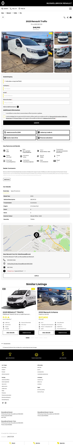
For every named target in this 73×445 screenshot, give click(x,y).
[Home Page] (3, 3)
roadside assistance (42, 374)
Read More (7, 179)
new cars (4, 384)
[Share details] (68, 17)
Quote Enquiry (5, 399)
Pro (21, 13)
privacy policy (41, 389)
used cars (4, 388)
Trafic (15, 13)
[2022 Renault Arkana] (54, 298)
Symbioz (4, 367)
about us (39, 381)
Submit (36, 123)
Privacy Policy (18, 118)
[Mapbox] (8, 250)
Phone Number (7, 99)
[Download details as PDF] (71, 17)
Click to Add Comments (9, 106)
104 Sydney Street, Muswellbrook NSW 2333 (19, 263)
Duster (3, 372)
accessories (40, 372)
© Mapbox (66, 251)
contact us (40, 379)
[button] (36, 52)
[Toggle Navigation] (70, 8)
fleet (3, 390)
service (39, 367)
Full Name (6, 85)
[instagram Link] (5, 403)
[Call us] (64, 17)
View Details (10, 332)
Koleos (3, 369)
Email (5, 92)
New (2, 13)
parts (38, 369)
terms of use (40, 391)
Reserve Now (27, 332)
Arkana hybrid (5, 374)
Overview (6, 191)
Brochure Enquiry (6, 397)
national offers (5, 379)
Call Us (36, 276)
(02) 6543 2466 (11, 260)
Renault (9, 13)
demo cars (4, 386)
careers (39, 384)
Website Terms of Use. (49, 118)
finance (4, 393)
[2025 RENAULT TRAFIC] (18, 298)
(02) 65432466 (44, 415)
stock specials (5, 381)
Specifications (15, 191)
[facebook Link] (3, 403)
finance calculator (6, 395)
